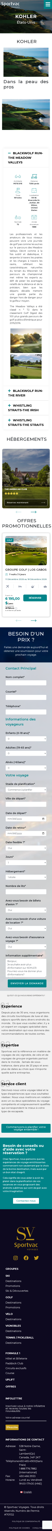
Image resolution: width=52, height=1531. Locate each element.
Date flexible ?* (15, 842)
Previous (18, 510)
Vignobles (13, 1325)
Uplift (10, 1379)
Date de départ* (16, 813)
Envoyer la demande (27, 983)
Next (34, 510)
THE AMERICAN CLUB (15, 489)
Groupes (12, 1268)
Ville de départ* (16, 798)
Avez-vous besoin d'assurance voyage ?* (25, 939)
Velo (9, 1314)
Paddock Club (14, 1363)
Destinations (13, 1281)
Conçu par (37, 1528)
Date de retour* (16, 827)
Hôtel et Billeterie (16, 1358)
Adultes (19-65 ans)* (18, 747)
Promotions (13, 1286)
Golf (9, 1297)
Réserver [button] (35, 598)
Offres (11, 1386)
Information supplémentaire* (24, 955)
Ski (8, 1275)
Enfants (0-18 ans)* (18, 733)
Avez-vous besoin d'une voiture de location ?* (26, 920)
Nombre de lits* (16, 886)
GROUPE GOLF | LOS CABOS (26, 569)
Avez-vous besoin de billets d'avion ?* (23, 902)
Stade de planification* (20, 784)
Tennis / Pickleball (20, 1337)
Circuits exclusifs (16, 1368)
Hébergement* (15, 871)
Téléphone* (13, 706)
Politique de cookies (19, 1528)
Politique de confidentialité (26, 1521)
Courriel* (11, 691)
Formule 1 (13, 1353)
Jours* (10, 856)
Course (10, 1373)
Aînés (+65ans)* (16, 762)
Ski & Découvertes (17, 1290)
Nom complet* (15, 677)
